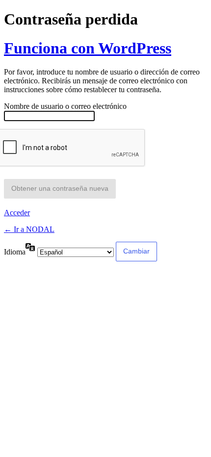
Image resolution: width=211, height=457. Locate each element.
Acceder (17, 212)
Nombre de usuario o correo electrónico (65, 106)
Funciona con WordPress (87, 48)
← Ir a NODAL (29, 229)
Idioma (15, 252)
